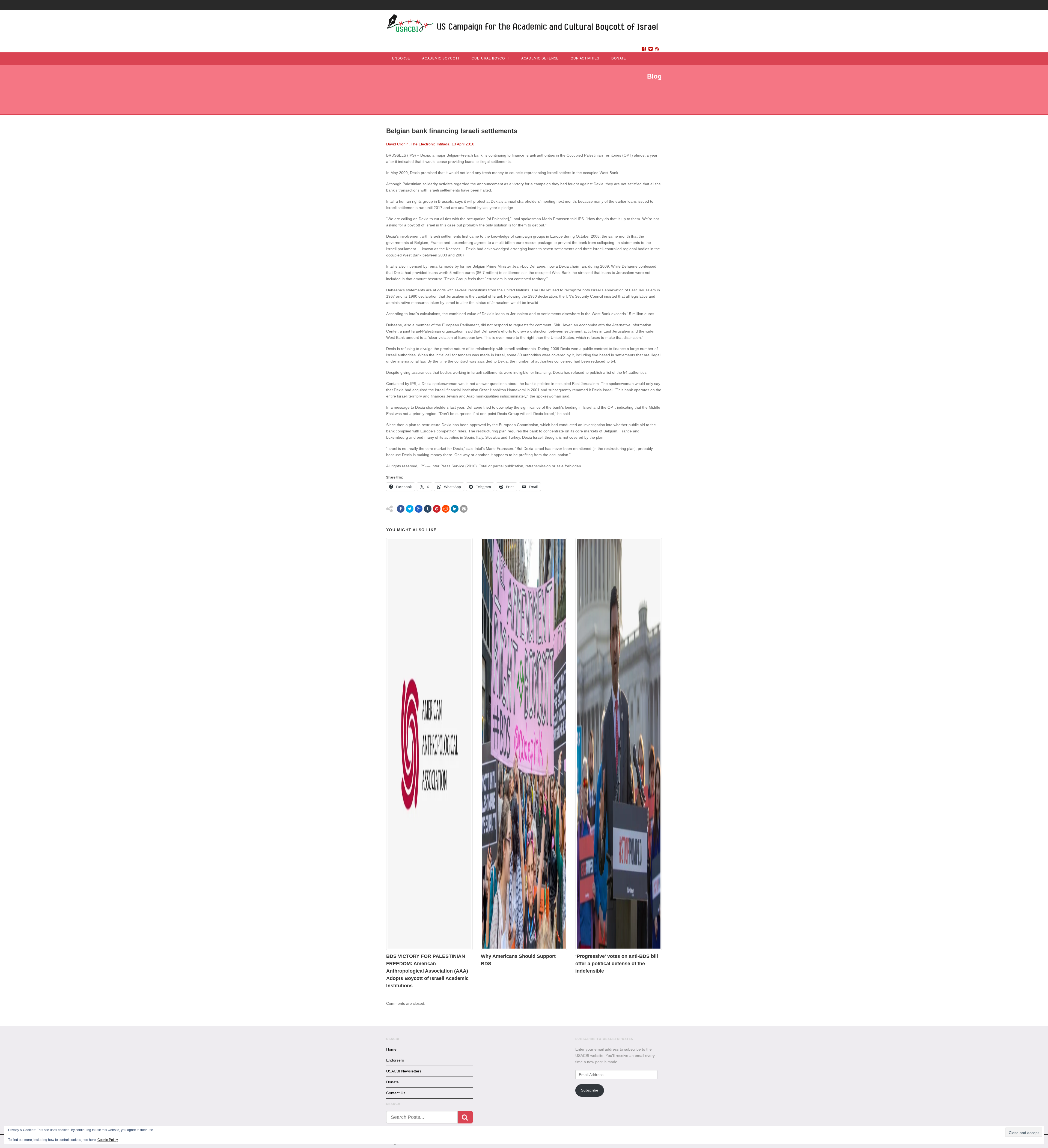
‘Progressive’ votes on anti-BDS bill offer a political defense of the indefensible (616, 963)
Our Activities (585, 58)
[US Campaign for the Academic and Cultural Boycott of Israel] (522, 24)
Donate (618, 58)
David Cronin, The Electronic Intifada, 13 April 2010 (430, 144)
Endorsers (395, 1060)
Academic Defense (540, 58)
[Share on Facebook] (400, 509)
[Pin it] (436, 509)
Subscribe (589, 1090)
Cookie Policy (107, 1140)
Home (391, 1049)
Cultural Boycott (490, 58)
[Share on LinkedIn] (454, 509)
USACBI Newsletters (403, 1071)
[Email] (464, 509)
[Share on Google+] (418, 509)
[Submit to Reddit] (445, 509)
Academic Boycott (441, 58)
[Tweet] (409, 509)
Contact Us (395, 1093)
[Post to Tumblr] (427, 509)
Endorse (401, 58)
